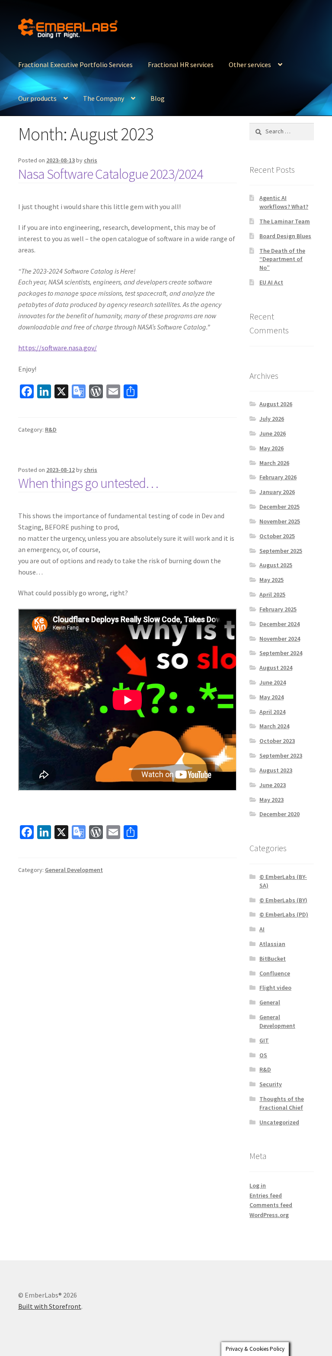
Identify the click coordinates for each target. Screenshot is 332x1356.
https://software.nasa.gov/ (57, 347)
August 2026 (275, 404)
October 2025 (277, 536)
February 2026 (278, 477)
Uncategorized (279, 1122)
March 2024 (274, 726)
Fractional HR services (181, 64)
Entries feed (265, 1195)
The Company (103, 98)
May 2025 (271, 580)
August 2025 (275, 565)
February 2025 (278, 609)
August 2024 (275, 668)
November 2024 (279, 638)
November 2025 (279, 521)
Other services (250, 64)
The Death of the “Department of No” (282, 259)
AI (262, 929)
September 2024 (280, 653)
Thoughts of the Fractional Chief (281, 1103)
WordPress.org (269, 1215)
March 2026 (274, 463)
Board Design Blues (285, 236)
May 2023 (271, 800)
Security (270, 1084)
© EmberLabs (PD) (283, 914)
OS (263, 1055)
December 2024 (279, 624)
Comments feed (270, 1205)
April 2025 (272, 594)
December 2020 (279, 814)
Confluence (274, 973)
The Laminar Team (284, 221)
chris (90, 160)
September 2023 (280, 755)
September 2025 (280, 551)
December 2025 (279, 506)
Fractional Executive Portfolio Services (75, 64)
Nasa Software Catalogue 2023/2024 (110, 174)
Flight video (275, 987)
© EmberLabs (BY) (283, 900)
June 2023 (272, 785)
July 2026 (271, 419)
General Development (74, 870)
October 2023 (277, 741)
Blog (157, 98)
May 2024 (271, 697)
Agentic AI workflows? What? (283, 202)
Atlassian (272, 944)
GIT (264, 1040)
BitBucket (272, 958)
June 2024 (272, 682)
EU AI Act (271, 282)
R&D (51, 429)
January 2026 (277, 492)
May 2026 (271, 448)
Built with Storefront (49, 1306)
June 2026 (272, 433)
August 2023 (275, 770)
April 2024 (272, 712)
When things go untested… (88, 483)
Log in (257, 1185)
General (269, 1002)
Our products (37, 98)
